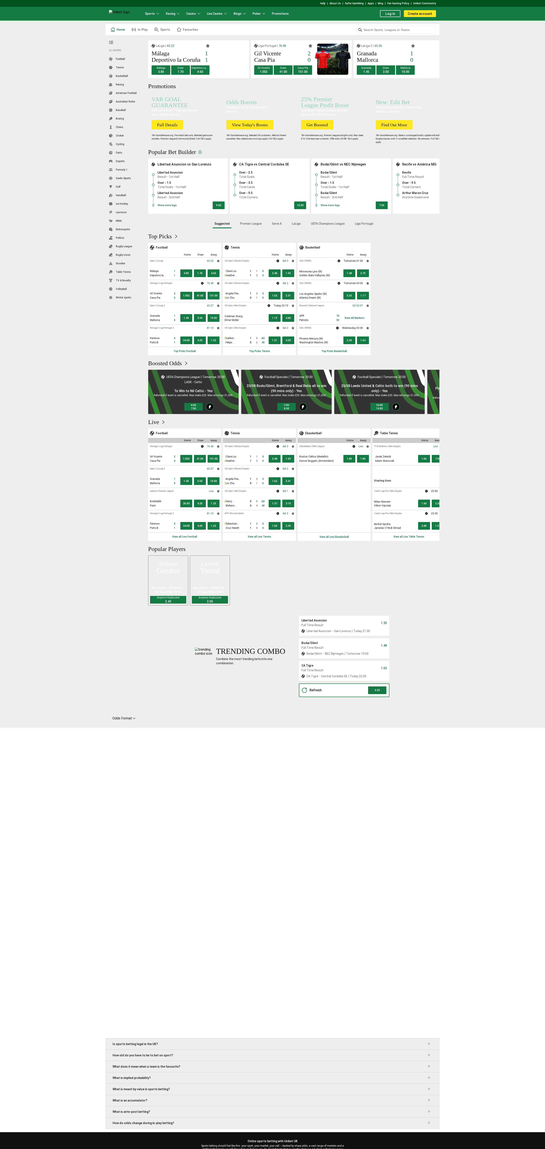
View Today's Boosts (250, 124)
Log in (390, 14)
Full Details (167, 124)
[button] (161, 70)
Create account (420, 14)
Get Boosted (317, 124)
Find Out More (394, 124)
